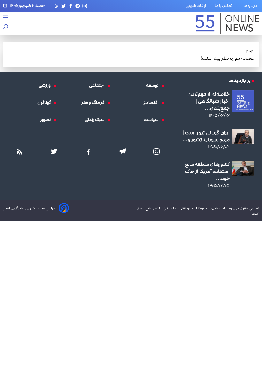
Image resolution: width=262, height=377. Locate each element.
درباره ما (251, 6)
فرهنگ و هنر (94, 102)
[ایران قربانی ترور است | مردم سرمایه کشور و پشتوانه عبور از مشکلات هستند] (243, 136)
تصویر (47, 120)
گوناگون (45, 102)
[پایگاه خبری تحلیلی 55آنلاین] (227, 23)
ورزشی (46, 85)
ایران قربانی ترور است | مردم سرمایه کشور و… (206, 136)
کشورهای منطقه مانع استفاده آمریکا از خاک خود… (207, 171)
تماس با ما (225, 6)
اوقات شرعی (196, 6)
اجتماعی (98, 85)
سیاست (153, 120)
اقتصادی (152, 102)
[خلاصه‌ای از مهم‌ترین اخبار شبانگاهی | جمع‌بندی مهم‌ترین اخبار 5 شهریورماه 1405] (243, 101)
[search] (6, 27)
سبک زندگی (96, 120)
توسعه (154, 85)
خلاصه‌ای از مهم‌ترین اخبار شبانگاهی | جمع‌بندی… (209, 101)
